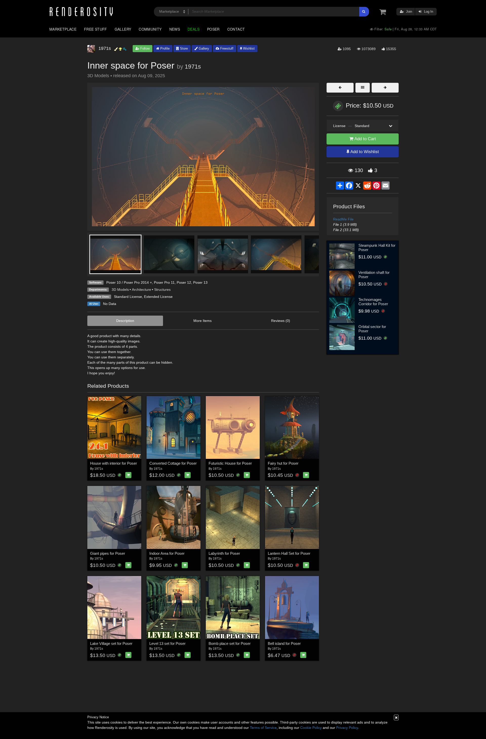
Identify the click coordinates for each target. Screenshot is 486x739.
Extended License (158, 297)
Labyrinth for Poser (224, 553)
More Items (202, 321)
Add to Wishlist (364, 151)
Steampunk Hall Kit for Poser (376, 247)
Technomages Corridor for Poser (373, 301)
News (174, 29)
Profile (164, 48)
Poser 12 (184, 282)
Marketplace (62, 29)
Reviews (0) (280, 321)
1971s (193, 66)
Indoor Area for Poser (167, 553)
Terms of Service (263, 728)
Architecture (141, 290)
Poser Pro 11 (164, 282)
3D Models (120, 290)
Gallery (123, 29)
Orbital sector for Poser (372, 328)
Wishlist (248, 48)
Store (183, 48)
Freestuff (226, 48)
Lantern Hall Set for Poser (289, 553)
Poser (213, 29)
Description (125, 321)
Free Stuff (95, 29)
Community (150, 29)
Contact (236, 29)
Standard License (128, 297)
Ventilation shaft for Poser (374, 274)
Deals (193, 29)
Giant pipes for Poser (107, 553)
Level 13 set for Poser (167, 643)
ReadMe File (343, 219)
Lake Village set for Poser (111, 643)
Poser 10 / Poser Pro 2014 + (129, 282)
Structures (162, 290)
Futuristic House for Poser (230, 463)
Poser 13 (200, 282)
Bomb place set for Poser (230, 643)
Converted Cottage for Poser (173, 463)
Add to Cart (364, 138)
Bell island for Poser (284, 643)
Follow (144, 48)
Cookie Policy (311, 728)
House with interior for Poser (113, 463)
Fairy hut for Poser (283, 463)
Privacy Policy (347, 728)
